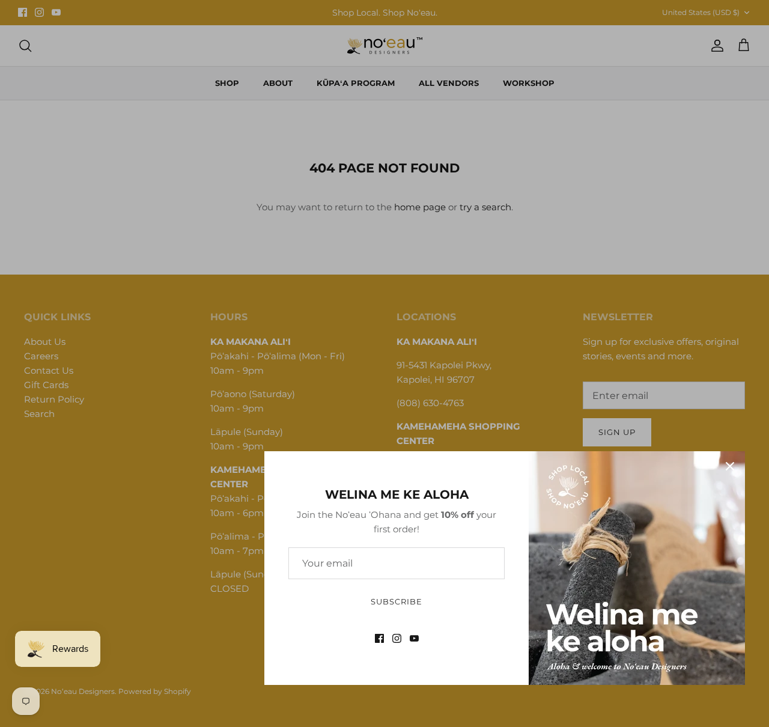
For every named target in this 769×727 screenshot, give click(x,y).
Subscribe (396, 601)
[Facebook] (379, 638)
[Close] (730, 466)
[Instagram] (396, 638)
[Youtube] (414, 638)
